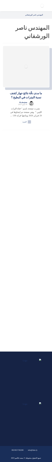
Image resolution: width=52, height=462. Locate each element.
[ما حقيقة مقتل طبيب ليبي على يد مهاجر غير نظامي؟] (26, 237)
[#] (33, 436)
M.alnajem (23, 102)
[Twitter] (26, 400)
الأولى (24, 307)
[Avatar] (31, 103)
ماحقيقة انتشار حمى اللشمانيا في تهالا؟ (26, 198)
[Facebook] (30, 400)
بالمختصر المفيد (25, 314)
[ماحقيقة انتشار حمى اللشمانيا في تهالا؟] (26, 189)
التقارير (24, 320)
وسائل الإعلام (25, 327)
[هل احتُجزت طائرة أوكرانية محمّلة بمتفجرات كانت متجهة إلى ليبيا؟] (26, 263)
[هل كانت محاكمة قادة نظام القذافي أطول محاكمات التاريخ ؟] (26, 211)
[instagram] (21, 400)
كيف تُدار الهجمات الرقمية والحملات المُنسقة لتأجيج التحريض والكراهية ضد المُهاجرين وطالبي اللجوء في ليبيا (26, 175)
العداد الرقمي (25, 333)
